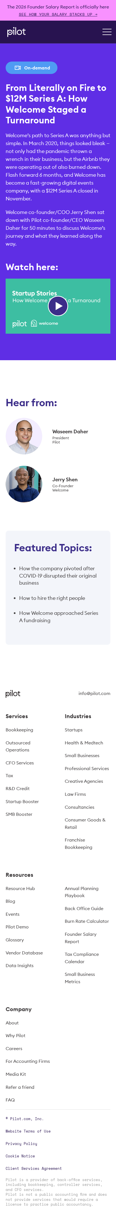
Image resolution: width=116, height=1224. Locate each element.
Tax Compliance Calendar (82, 957)
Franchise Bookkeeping (78, 843)
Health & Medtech (84, 743)
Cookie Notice (20, 1156)
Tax (9, 775)
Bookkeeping (19, 730)
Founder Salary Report (81, 937)
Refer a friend (20, 1087)
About (12, 1023)
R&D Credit (18, 788)
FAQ (10, 1100)
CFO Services (20, 763)
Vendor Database (24, 953)
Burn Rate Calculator (87, 921)
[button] (106, 32)
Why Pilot (15, 1035)
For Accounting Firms (28, 1061)
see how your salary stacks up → (58, 14)
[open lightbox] (58, 306)
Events (12, 914)
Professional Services (87, 768)
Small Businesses (82, 755)
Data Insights (20, 965)
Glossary (15, 940)
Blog (10, 901)
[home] (15, 32)
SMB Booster (19, 814)
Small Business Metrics (80, 977)
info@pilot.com (94, 693)
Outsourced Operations (18, 746)
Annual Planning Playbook (82, 892)
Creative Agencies (84, 781)
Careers (14, 1048)
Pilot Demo (17, 927)
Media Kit (16, 1074)
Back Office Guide (84, 908)
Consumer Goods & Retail (85, 823)
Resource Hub (20, 888)
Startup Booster (22, 801)
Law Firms (75, 794)
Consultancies (79, 807)
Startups (73, 730)
